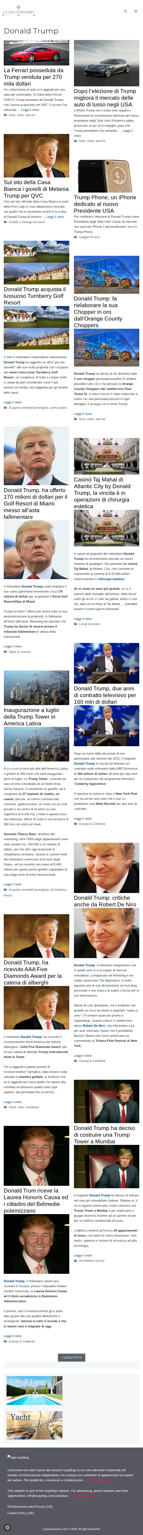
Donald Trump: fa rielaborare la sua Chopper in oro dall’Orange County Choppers (98, 311)
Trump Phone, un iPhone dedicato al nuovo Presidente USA (105, 204)
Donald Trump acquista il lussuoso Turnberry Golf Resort (35, 296)
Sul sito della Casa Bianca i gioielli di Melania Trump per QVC (36, 189)
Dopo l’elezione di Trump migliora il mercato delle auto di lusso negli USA (105, 98)
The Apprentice (109, 980)
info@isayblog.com (98, 1480)
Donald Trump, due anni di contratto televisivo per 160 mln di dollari (105, 695)
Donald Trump (14, 362)
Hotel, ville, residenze (24, 1107)
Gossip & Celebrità (92, 824)
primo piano (58, 407)
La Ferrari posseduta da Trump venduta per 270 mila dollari (33, 77)
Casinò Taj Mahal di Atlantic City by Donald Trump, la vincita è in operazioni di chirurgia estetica (102, 492)
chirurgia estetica (111, 579)
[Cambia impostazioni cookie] (7, 1527)
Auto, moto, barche (22, 115)
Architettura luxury (92, 1260)
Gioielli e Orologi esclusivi (27, 222)
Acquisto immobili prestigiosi (29, 407)
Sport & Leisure (19, 652)
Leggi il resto (30, 110)
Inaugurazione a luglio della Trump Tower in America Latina (31, 716)
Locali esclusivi (89, 624)
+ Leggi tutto (72, 1357)
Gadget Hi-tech (89, 237)
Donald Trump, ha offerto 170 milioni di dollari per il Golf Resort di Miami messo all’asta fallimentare (35, 503)
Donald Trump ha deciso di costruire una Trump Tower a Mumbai (104, 1135)
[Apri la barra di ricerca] (125, 11)
